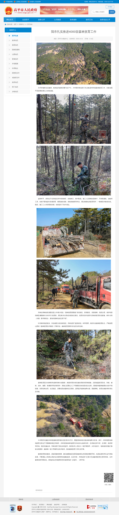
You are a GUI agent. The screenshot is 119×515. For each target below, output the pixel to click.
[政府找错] (91, 505)
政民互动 (89, 20)
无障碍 (86, 1)
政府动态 (15, 82)
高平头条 (29, 24)
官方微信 (110, 6)
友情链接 (64, 504)
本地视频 (15, 63)
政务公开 (41, 20)
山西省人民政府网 (21, 1)
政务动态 (15, 40)
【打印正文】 (39, 490)
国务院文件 (16, 73)
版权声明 (56, 504)
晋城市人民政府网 (35, 1)
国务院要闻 (16, 49)
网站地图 (49, 504)
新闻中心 (21, 24)
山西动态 (15, 54)
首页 (15, 24)
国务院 (21, 499)
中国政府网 (9, 1)
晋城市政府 (89, 499)
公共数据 (57, 20)
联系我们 (41, 504)
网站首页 (9, 20)
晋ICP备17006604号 (66, 512)
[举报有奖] (13, 505)
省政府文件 (16, 77)
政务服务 (73, 20)
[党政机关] (19, 506)
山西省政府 (56, 499)
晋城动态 (15, 59)
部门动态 (15, 87)
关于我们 (34, 504)
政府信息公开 (105, 20)
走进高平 (25, 20)
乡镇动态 (15, 91)
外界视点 (15, 68)
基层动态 (15, 45)
